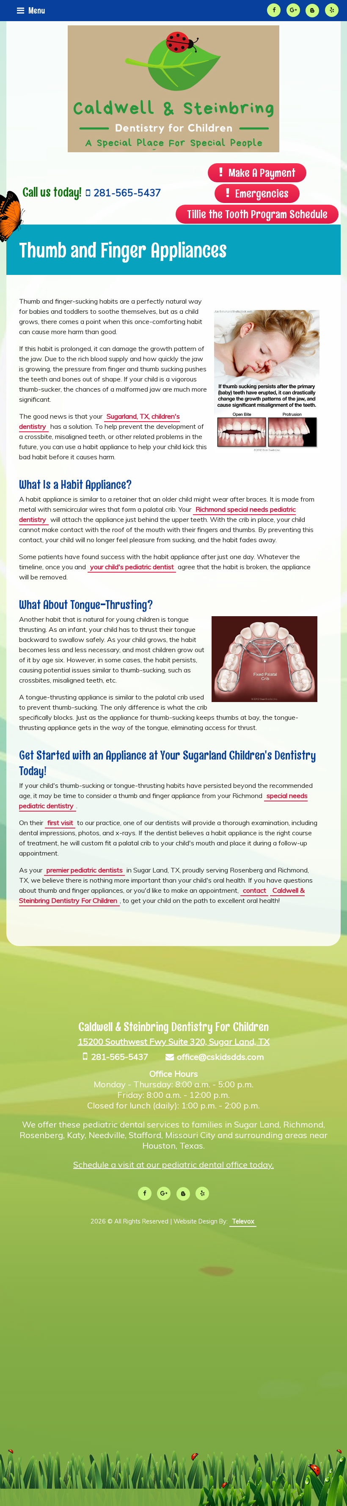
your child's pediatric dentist (132, 566)
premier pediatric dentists (85, 870)
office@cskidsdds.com (220, 1056)
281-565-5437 (119, 1056)
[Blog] (312, 10)
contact (254, 890)
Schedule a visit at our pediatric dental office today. (173, 1164)
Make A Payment (262, 172)
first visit (60, 822)
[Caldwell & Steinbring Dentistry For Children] (173, 150)
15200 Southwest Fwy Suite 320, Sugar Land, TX (174, 1041)
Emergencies (262, 193)
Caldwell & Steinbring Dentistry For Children (173, 1026)
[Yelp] (332, 10)
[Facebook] (274, 10)
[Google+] (293, 10)
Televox (243, 1221)
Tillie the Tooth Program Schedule (257, 214)
